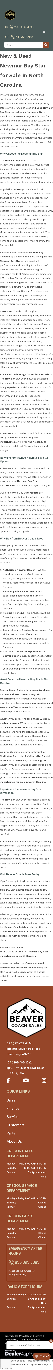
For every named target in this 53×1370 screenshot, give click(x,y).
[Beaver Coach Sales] (26, 1017)
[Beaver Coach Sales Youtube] (26, 1080)
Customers (15, 1125)
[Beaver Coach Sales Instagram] (44, 1080)
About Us (14, 1141)
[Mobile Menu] (45, 32)
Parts (11, 1133)
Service (13, 1117)
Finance (13, 1108)
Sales (11, 1100)
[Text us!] (41, 1357)
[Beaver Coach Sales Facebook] (8, 1080)
